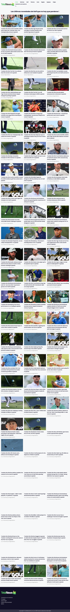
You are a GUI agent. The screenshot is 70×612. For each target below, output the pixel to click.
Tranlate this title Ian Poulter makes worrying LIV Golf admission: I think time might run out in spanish (11, 433)
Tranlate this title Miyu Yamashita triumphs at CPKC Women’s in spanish (11, 156)
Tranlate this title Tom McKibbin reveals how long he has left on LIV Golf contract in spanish (58, 73)
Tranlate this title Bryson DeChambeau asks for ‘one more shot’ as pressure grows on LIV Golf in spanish (11, 285)
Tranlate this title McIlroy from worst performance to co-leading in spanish (11, 305)
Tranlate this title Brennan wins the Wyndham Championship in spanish (56, 537)
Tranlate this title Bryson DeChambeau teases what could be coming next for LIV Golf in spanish (57, 221)
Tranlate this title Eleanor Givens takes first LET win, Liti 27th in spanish (34, 432)
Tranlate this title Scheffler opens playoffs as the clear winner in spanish (58, 369)
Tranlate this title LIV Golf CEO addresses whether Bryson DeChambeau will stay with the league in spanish (57, 327)
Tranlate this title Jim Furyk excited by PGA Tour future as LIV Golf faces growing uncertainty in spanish (35, 474)
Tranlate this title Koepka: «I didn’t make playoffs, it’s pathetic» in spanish (11, 494)
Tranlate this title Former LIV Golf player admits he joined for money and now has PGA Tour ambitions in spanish (34, 559)
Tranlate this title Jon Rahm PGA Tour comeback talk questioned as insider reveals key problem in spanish (10, 370)
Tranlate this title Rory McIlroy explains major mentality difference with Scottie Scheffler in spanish (57, 51)
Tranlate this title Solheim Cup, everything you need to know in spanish (58, 284)
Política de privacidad (6, 602)
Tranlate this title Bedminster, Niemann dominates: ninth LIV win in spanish (11, 558)
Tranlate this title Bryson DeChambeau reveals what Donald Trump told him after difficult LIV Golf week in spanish (57, 580)
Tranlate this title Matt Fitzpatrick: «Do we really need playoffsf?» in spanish (11, 241)
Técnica (33, 2)
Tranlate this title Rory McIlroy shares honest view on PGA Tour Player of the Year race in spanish (10, 516)
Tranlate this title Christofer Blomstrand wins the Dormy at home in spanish (34, 50)
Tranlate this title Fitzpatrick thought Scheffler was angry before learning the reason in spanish (11, 115)
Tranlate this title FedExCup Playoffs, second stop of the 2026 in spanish (33, 347)
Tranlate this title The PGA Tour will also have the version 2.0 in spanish (11, 72)
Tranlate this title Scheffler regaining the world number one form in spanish (34, 326)
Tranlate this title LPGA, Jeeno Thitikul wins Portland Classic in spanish (35, 411)
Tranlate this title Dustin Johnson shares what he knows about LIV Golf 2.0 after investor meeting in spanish (11, 263)
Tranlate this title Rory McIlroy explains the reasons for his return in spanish (12, 473)
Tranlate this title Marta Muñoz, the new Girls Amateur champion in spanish (11, 390)
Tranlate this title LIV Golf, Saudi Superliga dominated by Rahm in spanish (34, 494)
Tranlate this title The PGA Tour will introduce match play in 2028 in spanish (34, 93)
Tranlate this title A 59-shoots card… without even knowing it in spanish (10, 453)
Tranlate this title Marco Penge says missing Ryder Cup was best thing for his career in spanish (34, 115)
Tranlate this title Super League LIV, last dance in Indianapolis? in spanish (57, 262)
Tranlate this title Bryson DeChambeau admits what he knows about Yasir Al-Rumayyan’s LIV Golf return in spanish (57, 559)
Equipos (49, 2)
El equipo (3, 599)
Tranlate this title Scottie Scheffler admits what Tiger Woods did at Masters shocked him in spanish (58, 136)
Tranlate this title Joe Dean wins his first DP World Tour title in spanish (57, 29)
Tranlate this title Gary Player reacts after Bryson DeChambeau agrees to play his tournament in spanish (34, 391)
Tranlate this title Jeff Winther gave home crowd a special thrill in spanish (58, 432)
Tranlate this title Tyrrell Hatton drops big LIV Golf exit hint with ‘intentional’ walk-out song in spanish (34, 285)
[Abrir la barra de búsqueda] (15, 6)
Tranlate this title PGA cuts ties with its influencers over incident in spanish (34, 72)
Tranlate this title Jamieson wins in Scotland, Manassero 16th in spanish (56, 199)
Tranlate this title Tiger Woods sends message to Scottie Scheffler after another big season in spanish (33, 30)
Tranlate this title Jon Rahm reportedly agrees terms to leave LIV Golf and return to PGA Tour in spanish (57, 391)
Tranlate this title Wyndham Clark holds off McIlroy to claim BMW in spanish (57, 178)
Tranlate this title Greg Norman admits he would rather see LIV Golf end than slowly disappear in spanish (34, 221)
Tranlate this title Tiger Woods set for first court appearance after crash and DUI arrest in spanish (58, 242)
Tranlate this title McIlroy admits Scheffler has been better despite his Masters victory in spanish (35, 306)
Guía (38, 2)
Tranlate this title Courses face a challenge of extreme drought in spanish (57, 515)
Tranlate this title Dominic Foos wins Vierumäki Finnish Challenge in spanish (11, 220)
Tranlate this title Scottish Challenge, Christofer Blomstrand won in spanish (33, 579)
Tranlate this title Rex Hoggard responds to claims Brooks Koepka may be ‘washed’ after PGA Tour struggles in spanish (35, 538)
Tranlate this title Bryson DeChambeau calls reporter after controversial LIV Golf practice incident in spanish (11, 348)
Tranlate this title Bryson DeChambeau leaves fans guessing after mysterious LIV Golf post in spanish (34, 200)
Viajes (54, 2)
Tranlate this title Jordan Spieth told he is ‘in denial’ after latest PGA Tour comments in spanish (35, 370)
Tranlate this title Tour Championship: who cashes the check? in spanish (12, 135)
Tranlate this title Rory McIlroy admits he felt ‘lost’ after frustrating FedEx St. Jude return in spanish (57, 412)
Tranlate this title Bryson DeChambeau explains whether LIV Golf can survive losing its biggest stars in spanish (57, 306)
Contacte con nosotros (7, 597)
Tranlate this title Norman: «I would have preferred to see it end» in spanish (57, 114)
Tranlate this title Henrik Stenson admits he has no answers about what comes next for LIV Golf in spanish (12, 51)
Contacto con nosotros (21, 4)
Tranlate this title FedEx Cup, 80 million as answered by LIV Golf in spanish (57, 453)
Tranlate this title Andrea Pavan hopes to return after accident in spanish (11, 326)
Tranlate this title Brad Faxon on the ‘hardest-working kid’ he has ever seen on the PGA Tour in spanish (12, 538)
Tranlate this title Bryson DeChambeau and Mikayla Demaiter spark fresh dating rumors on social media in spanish (57, 495)
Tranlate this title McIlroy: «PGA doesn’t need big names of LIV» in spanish (34, 241)
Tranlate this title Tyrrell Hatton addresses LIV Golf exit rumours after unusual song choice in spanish (58, 157)
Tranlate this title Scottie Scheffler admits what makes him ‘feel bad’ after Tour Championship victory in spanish (12, 30)
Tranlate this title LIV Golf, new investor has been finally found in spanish (11, 579)
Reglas (43, 2)
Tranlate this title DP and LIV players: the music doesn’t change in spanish (57, 347)
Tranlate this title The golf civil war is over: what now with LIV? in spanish (35, 156)
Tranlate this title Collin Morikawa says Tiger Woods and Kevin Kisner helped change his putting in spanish (11, 94)
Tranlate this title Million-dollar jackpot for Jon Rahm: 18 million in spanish (35, 515)
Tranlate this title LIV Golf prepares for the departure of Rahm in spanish (35, 453)
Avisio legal (4, 600)
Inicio (16, 2)
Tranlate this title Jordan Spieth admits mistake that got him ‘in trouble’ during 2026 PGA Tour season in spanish (57, 474)
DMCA (2, 604)
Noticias (22, 2)
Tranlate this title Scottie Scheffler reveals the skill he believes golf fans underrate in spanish (12, 179)
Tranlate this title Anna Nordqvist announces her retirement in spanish (56, 93)
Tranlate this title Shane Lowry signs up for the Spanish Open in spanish (35, 262)
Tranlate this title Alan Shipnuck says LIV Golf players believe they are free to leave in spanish (35, 136)
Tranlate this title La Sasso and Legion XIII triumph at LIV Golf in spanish (11, 199)
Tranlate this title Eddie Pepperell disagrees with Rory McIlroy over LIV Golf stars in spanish (34, 179)
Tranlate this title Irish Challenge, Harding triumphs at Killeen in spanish (11, 411)
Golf (27, 2)
